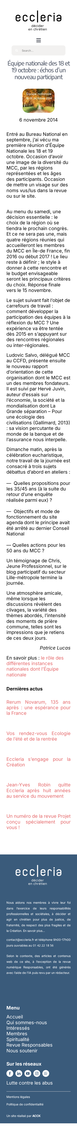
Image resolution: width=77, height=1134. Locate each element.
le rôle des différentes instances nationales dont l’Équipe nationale (35, 666)
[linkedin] (18, 1073)
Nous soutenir (21, 1050)
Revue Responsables (29, 1045)
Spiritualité (17, 1039)
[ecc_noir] (38, 6)
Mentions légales (18, 1097)
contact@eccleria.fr (20, 939)
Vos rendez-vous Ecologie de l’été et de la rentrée (38, 736)
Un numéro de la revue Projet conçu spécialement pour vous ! (38, 821)
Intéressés (18, 1028)
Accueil (14, 1016)
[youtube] (27, 1073)
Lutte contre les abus (29, 1083)
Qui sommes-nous (26, 1022)
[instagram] (36, 1073)
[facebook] (9, 1073)
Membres (16, 1033)
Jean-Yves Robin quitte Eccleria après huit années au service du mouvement (38, 790)
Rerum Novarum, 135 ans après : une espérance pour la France (38, 707)
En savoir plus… (34, 930)
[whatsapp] (45, 1073)
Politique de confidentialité (24, 1104)
